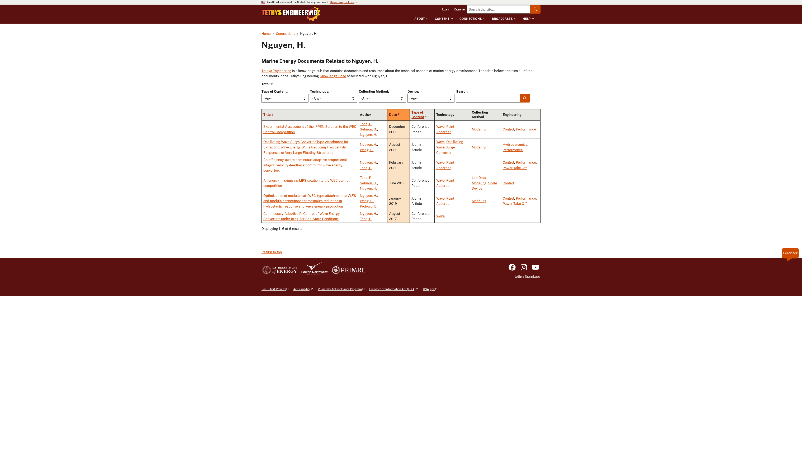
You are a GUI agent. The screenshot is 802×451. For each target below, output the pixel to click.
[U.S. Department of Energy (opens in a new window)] (279, 270)
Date (394, 115)
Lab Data (479, 178)
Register (459, 9)
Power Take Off (515, 168)
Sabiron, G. (368, 129)
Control (508, 129)
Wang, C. (366, 150)
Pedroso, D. (368, 206)
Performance (526, 129)
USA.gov (429, 289)
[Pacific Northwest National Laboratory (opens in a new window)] (313, 270)
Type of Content (274, 92)
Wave (440, 127)
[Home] (290, 14)
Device (412, 92)
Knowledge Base (333, 76)
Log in (446, 9)
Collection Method (373, 92)
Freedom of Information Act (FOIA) (392, 289)
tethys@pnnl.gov (528, 277)
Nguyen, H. (368, 135)
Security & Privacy (273, 289)
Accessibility (301, 289)
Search (461, 92)
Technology (319, 92)
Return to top (271, 252)
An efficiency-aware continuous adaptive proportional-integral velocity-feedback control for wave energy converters (305, 165)
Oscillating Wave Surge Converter (449, 147)
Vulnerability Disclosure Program (340, 289)
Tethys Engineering (276, 71)
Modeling (479, 129)
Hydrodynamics (515, 145)
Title (267, 115)
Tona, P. (366, 124)
